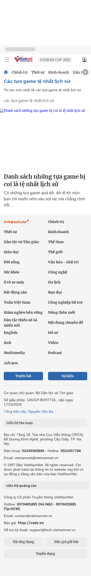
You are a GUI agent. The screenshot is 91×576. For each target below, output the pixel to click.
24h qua (11, 363)
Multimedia (14, 352)
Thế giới (55, 252)
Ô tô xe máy (14, 282)
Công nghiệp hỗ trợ (65, 302)
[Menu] (7, 60)
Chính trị (20, 72)
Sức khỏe (11, 272)
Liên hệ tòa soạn (19, 423)
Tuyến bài (23, 376)
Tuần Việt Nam (17, 302)
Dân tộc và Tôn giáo (21, 242)
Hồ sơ (53, 332)
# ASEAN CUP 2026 (55, 60)
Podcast (55, 352)
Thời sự (37, 72)
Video (53, 342)
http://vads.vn (31, 522)
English (10, 332)
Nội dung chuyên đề (65, 322)
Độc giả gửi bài (66, 542)
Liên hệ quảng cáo (21, 485)
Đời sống (12, 262)
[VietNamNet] (6, 72)
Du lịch (54, 282)
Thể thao (56, 242)
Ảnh (7, 342)
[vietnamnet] (23, 62)
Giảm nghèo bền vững (23, 312)
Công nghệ (57, 272)
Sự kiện (68, 376)
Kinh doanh (58, 72)
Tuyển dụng (45, 554)
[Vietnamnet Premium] (16, 224)
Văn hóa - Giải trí (63, 262)
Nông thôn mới (61, 312)
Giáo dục (11, 252)
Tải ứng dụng (23, 542)
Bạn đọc (55, 292)
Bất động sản (15, 292)
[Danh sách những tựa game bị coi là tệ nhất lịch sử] (45, 139)
